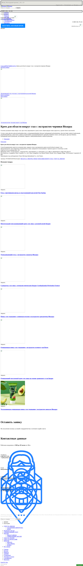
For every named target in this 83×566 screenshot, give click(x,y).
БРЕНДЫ (7, 66)
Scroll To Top (4, 562)
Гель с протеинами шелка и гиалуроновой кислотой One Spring (23, 193)
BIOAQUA (13, 66)
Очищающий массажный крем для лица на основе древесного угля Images (27, 378)
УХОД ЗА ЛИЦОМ (59, 158)
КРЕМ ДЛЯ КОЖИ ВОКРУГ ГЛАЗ (43, 158)
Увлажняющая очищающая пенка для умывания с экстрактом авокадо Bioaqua (29, 409)
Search (18, 7)
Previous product (5, 67)
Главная (3, 66)
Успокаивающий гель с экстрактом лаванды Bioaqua (19, 255)
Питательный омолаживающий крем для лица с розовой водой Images (25, 224)
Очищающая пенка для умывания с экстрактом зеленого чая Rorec (24, 347)
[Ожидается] (13, 281)
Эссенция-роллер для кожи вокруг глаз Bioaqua (14, 122)
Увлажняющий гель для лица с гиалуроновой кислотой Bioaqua (18, 93)
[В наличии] (13, 188)
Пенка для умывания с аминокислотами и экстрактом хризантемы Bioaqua (27, 316)
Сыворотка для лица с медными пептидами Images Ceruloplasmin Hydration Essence (30, 285)
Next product (4, 96)
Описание (6, 139)
